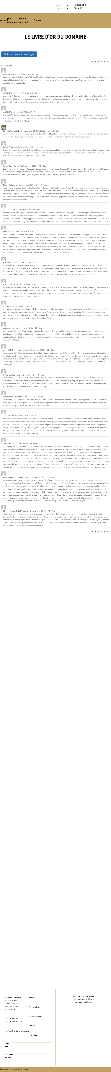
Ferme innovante (35, 1016)
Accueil (4, 20)
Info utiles (33, 1035)
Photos (37, 20)
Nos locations (34, 1007)
